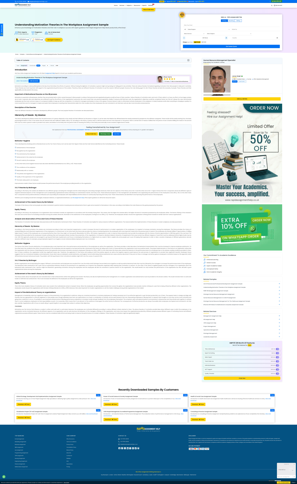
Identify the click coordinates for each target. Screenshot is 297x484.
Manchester (180, 475)
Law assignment (19, 450)
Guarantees (70, 464)
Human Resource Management (34, 54)
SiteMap (69, 458)
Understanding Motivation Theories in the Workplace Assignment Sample (62, 54)
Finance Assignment (20, 464)
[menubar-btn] (188, 60)
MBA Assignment (19, 447)
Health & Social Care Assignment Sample (203, 396)
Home (116, 5)
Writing (224, 20)
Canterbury (145, 475)
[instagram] (122, 448)
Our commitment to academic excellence (219, 255)
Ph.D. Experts (23, 33)
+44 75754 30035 (21, 1)
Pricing (68, 466)
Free (98, 395)
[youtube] (133, 448)
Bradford (124, 475)
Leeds (150, 475)
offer (162, 1)
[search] (272, 5)
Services (121, 5)
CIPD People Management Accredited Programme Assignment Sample (125, 411)
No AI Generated (54, 33)
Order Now (242, 378)
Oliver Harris (168, 77)
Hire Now (235, 81)
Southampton (105, 475)
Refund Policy (70, 450)
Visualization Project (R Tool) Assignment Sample (31, 411)
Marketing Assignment (20, 441)
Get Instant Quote (231, 46)
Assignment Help (50, 73)
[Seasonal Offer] (242, 202)
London (111, 475)
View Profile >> (242, 81)
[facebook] (119, 448)
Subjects (129, 5)
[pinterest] (125, 448)
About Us (69, 453)
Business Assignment (20, 444)
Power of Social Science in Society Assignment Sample (120, 396)
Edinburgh (186, 475)
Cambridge (173, 475)
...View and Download (91, 414)
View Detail (66, 482)
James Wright (236, 76)
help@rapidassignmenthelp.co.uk (38, 1)
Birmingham (130, 475)
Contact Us (69, 455)
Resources (137, 5)
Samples (22, 54)
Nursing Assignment (20, 458)
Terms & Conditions (71, 441)
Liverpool (167, 475)
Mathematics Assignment (21, 466)
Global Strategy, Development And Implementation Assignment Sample (39, 396)
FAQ (68, 461)
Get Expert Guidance (53, 40)
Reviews (151, 5)
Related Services (209, 311)
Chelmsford (193, 475)
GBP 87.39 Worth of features (242, 343)
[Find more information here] (282, 462)
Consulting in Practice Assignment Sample (204, 411)
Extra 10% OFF (277, 1)
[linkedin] (127, 448)
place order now (91, 134)
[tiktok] (135, 448)
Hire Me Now (34, 81)
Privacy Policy (70, 444)
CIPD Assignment (19, 455)
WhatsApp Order (105, 134)
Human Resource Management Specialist (219, 61)
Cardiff (155, 475)
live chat (116, 134)
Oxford (115, 475)
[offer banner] (242, 250)
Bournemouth (138, 475)
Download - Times (23, 404)
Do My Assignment (19, 439)
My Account (278, 5)
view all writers (242, 99)
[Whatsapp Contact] (4, 477)
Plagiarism (38, 33)
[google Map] (138, 448)
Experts (144, 5)
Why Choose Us (70, 439)
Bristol (119, 475)
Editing (238, 20)
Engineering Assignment (21, 461)
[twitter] (130, 448)
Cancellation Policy (71, 447)
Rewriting (231, 20)
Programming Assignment (21, 453)
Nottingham (160, 475)
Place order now (148, 9)
